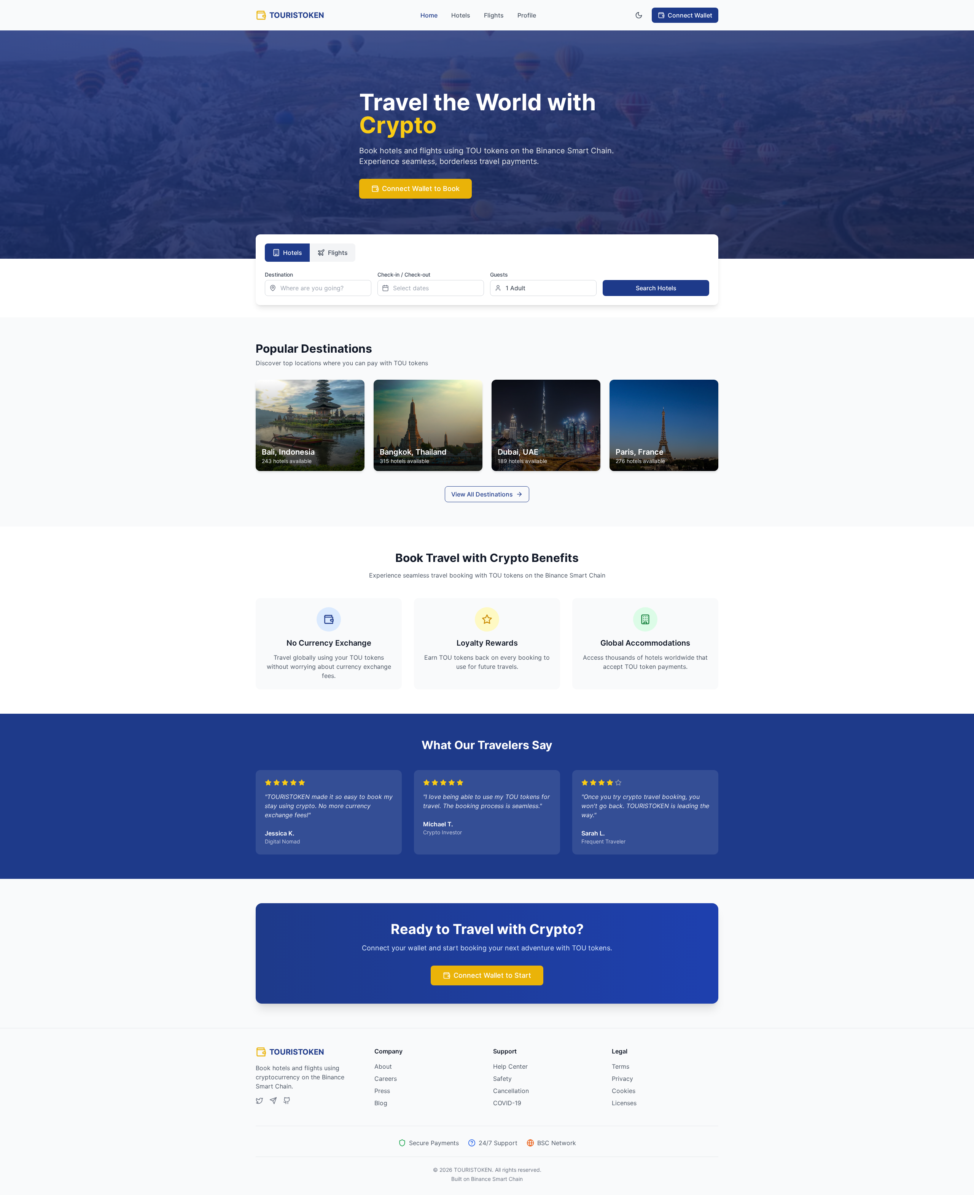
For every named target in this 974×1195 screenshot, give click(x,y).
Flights (494, 15)
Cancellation (511, 1091)
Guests (499, 274)
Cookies (623, 1091)
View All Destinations (482, 494)
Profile (526, 15)
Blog (380, 1103)
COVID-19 (507, 1103)
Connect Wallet (690, 15)
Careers (385, 1078)
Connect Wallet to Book (421, 189)
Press (382, 1091)
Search (611, 274)
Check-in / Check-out (403, 274)
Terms (620, 1066)
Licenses (624, 1103)
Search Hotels (656, 288)
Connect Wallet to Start (492, 975)
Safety (502, 1078)
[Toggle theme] (639, 15)
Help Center (510, 1066)
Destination (279, 274)
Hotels (460, 15)
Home (429, 15)
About (383, 1066)
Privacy (622, 1078)
